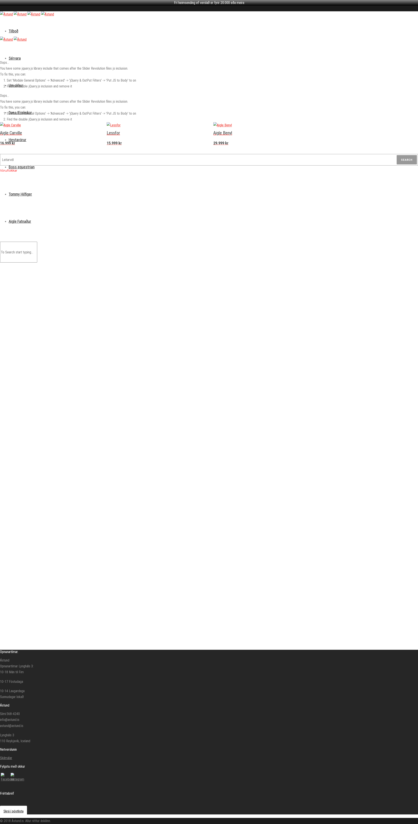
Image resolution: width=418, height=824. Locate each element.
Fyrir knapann (30, 329)
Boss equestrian (22, 167)
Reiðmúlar (39, 232)
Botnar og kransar (44, 458)
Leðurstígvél (52, 414)
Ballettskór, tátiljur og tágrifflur (51, 595)
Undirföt (38, 616)
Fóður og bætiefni (44, 323)
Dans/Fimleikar (19, 584)
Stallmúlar (39, 301)
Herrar (26, 567)
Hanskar (50, 361)
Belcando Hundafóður (23, 210)
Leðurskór (51, 409)
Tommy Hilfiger (19, 188)
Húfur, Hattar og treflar (58, 366)
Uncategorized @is (21, 643)
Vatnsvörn (39, 485)
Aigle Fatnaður (19, 528)
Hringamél (51, 258)
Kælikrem (39, 516)
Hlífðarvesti (40, 335)
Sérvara (15, 58)
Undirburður (40, 318)
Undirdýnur (39, 436)
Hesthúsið (28, 522)
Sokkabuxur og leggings (48, 605)
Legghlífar (51, 398)
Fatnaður (38, 345)
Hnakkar (38, 431)
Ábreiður (38, 286)
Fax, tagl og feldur (44, 500)
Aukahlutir (39, 426)
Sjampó (38, 495)
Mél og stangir (42, 247)
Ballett (25, 589)
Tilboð (13, 31)
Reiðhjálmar (40, 340)
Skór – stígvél (41, 544)
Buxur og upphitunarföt (47, 621)
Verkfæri (38, 468)
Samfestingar (53, 382)
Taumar (37, 269)
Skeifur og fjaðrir (43, 463)
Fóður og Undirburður (34, 313)
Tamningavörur (42, 306)
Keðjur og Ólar (53, 263)
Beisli (36, 237)
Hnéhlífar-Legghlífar (45, 610)
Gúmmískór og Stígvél (58, 404)
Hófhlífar (38, 291)
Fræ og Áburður (19, 205)
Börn (24, 534)
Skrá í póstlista (13, 811)
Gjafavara (27, 221)
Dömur (26, 550)
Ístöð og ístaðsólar (45, 446)
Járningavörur (30, 452)
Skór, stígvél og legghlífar (48, 393)
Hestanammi (41, 511)
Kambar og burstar (44, 480)
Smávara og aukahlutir (47, 626)
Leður (36, 490)
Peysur (26, 194)
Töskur (37, 631)
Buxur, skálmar (54, 356)
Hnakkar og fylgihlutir (34, 420)
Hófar (36, 506)
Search (407, 159)
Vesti (48, 387)
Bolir (48, 351)
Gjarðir (37, 441)
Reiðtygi (26, 226)
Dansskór (27, 637)
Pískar (37, 296)
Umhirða (27, 474)
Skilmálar (6, 758)
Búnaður (27, 280)
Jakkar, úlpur (52, 371)
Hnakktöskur (41, 274)
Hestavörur (16, 216)
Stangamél (51, 253)
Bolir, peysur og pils (45, 600)
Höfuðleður (40, 242)
